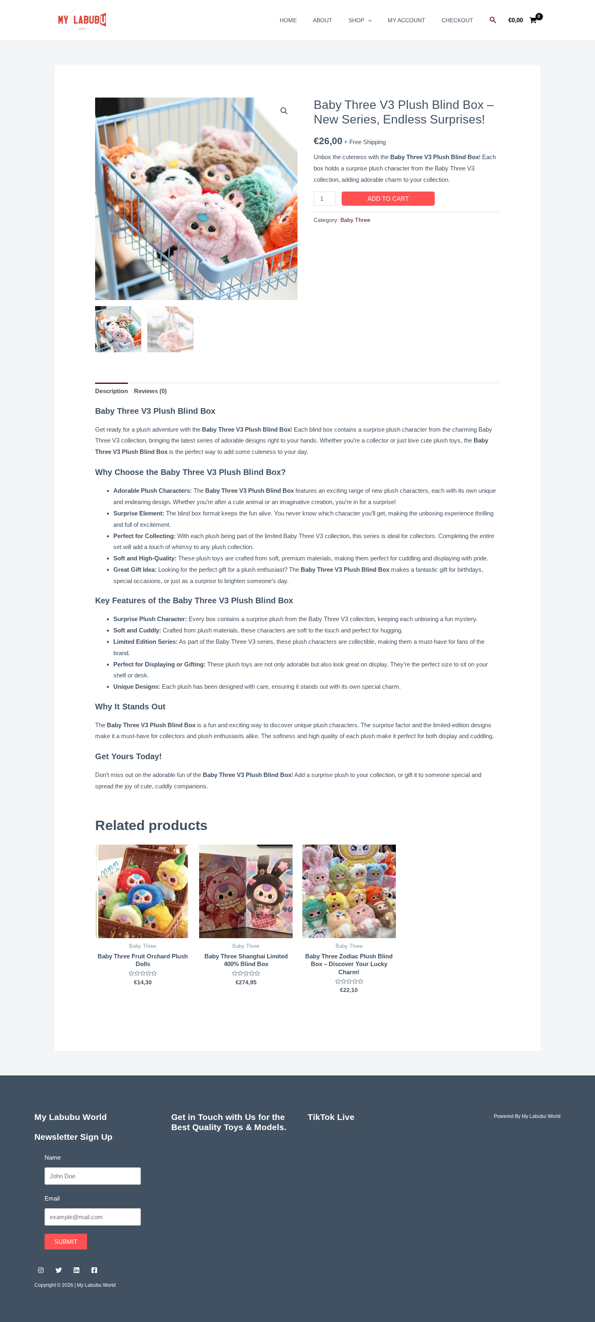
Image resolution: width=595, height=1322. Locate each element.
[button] (284, 111)
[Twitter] (58, 1270)
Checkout (457, 20)
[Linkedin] (76, 1270)
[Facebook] (94, 1270)
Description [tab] (111, 390)
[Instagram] (40, 1270)
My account (406, 20)
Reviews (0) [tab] (150, 390)
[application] (368, 20)
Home (288, 20)
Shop (356, 20)
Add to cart (388, 198)
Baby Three (355, 220)
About (322, 20)
